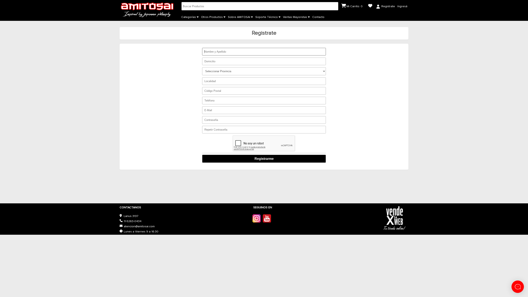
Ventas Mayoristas (295, 17)
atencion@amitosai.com (139, 226)
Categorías (189, 17)
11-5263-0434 (132, 221)
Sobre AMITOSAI (239, 17)
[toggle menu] (198, 17)
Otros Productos (212, 17)
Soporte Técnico (267, 17)
